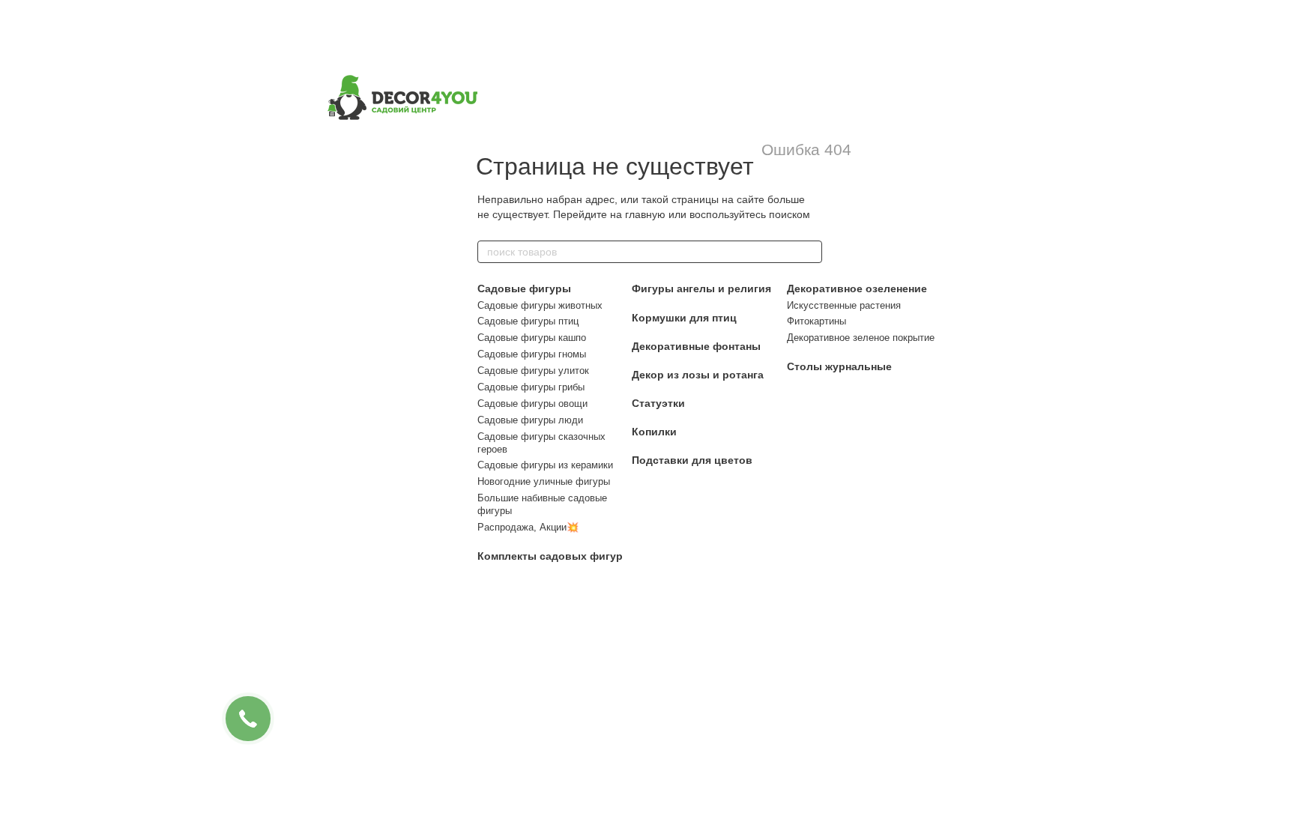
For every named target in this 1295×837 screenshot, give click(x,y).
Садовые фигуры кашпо (531, 337)
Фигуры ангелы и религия (701, 288)
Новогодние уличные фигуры (543, 481)
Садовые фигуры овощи (532, 403)
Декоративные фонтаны (696, 346)
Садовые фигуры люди (530, 420)
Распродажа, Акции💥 (528, 527)
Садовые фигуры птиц (528, 321)
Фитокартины (816, 321)
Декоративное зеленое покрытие (861, 337)
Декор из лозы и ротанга (698, 375)
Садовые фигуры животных (540, 305)
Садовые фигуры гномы (531, 354)
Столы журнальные (839, 366)
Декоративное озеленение (857, 288)
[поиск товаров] (810, 252)
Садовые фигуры (524, 288)
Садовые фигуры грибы (531, 387)
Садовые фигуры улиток (533, 370)
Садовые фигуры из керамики (545, 465)
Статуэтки (658, 403)
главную (645, 214)
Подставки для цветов (692, 460)
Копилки (654, 432)
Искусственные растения (844, 305)
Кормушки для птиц (684, 318)
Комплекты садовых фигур (550, 556)
